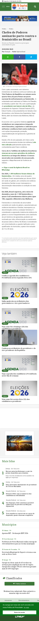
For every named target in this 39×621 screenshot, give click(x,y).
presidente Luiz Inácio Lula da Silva (17, 106)
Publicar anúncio (21, 583)
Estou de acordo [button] (19, 612)
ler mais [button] (26, 607)
